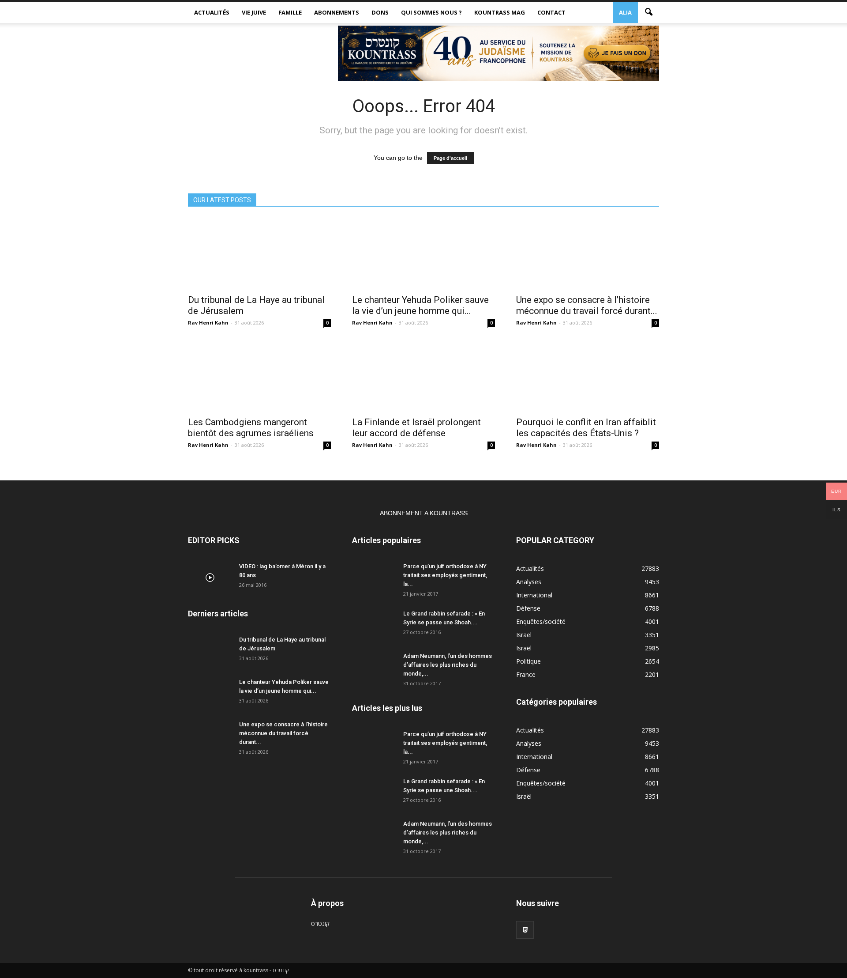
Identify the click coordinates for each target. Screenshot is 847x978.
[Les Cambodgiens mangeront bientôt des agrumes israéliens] (259, 375)
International (534, 595)
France (526, 674)
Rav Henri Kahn (208, 322)
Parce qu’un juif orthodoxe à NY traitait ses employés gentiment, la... (445, 575)
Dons (380, 12)
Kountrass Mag (499, 12)
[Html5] (525, 930)
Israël (524, 635)
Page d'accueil (450, 158)
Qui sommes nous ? (431, 12)
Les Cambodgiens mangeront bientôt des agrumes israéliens (251, 427)
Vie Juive (254, 12)
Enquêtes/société (541, 621)
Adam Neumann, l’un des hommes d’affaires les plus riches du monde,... (447, 665)
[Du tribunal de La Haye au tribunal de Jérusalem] (259, 253)
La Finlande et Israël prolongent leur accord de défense (416, 427)
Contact (551, 12)
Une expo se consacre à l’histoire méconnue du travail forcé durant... (586, 305)
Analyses (528, 582)
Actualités (211, 12)
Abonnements (336, 12)
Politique (528, 661)
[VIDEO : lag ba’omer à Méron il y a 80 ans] (210, 577)
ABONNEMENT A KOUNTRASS (424, 513)
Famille (290, 12)
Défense (528, 608)
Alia (625, 12)
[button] (648, 12)
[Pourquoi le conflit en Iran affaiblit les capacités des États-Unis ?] (587, 375)
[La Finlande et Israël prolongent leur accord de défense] (423, 375)
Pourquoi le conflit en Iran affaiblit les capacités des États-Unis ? (586, 427)
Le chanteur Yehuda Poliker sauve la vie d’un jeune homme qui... (420, 305)
